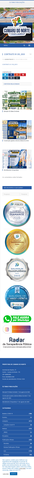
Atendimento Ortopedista (11, 170)
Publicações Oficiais (8, 440)
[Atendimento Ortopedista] (17, 159)
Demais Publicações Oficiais (12, 447)
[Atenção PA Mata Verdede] (17, 100)
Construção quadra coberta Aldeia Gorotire (16, 4)
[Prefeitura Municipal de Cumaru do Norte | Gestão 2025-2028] (17, 26)
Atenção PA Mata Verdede (11, 111)
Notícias (4, 428)
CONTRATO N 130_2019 (9, 64)
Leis (5, 451)
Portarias (6, 454)
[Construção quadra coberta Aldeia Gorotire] (17, 129)
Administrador (9, 59)
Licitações (5, 421)
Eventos (4, 417)
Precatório (5, 436)
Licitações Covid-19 (9, 425)
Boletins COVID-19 (7, 413)
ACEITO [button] (13, 474)
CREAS (5, 432)
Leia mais (22, 468)
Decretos (6, 443)
